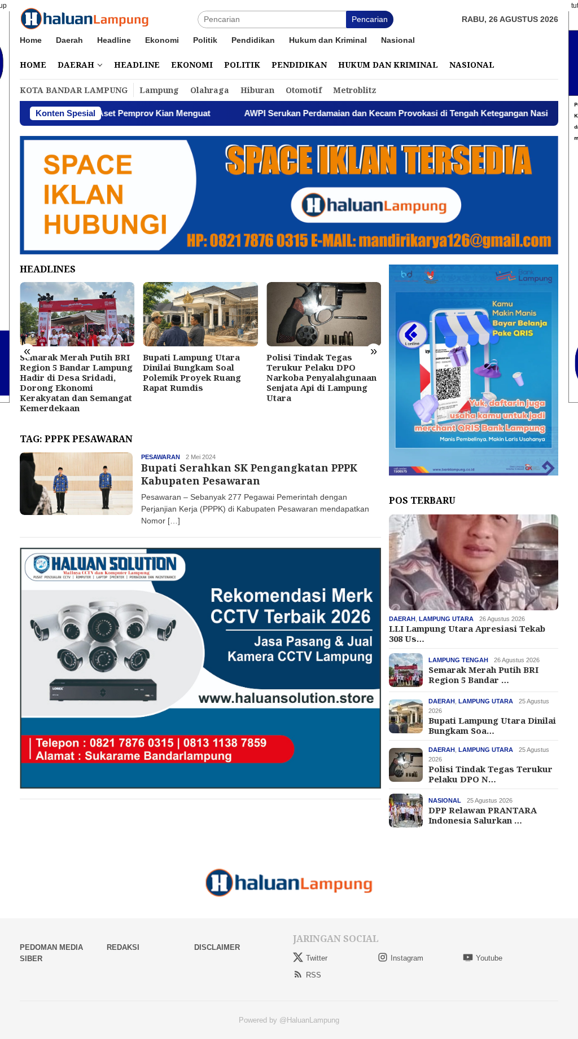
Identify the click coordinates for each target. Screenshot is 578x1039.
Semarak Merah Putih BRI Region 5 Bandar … (483, 674)
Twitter (316, 958)
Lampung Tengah (458, 660)
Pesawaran (160, 457)
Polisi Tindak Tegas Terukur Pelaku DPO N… (490, 774)
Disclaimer (217, 947)
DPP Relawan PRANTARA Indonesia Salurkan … (482, 815)
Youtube (489, 958)
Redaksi (123, 947)
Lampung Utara (446, 618)
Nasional (444, 800)
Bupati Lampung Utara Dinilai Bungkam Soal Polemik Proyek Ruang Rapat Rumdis (69, 372)
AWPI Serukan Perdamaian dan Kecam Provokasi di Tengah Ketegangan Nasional (354, 113)
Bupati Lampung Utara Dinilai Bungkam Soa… (492, 725)
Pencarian (370, 19)
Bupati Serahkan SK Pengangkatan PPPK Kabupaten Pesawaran (249, 474)
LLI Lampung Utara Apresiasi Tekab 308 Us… (467, 633)
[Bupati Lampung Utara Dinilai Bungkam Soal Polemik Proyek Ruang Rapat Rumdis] (77, 314)
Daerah (402, 618)
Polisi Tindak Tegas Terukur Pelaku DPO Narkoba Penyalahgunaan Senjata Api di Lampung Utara (198, 377)
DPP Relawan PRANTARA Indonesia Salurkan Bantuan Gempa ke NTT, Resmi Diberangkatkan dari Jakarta (320, 377)
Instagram (407, 958)
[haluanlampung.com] (85, 18)
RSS (313, 975)
